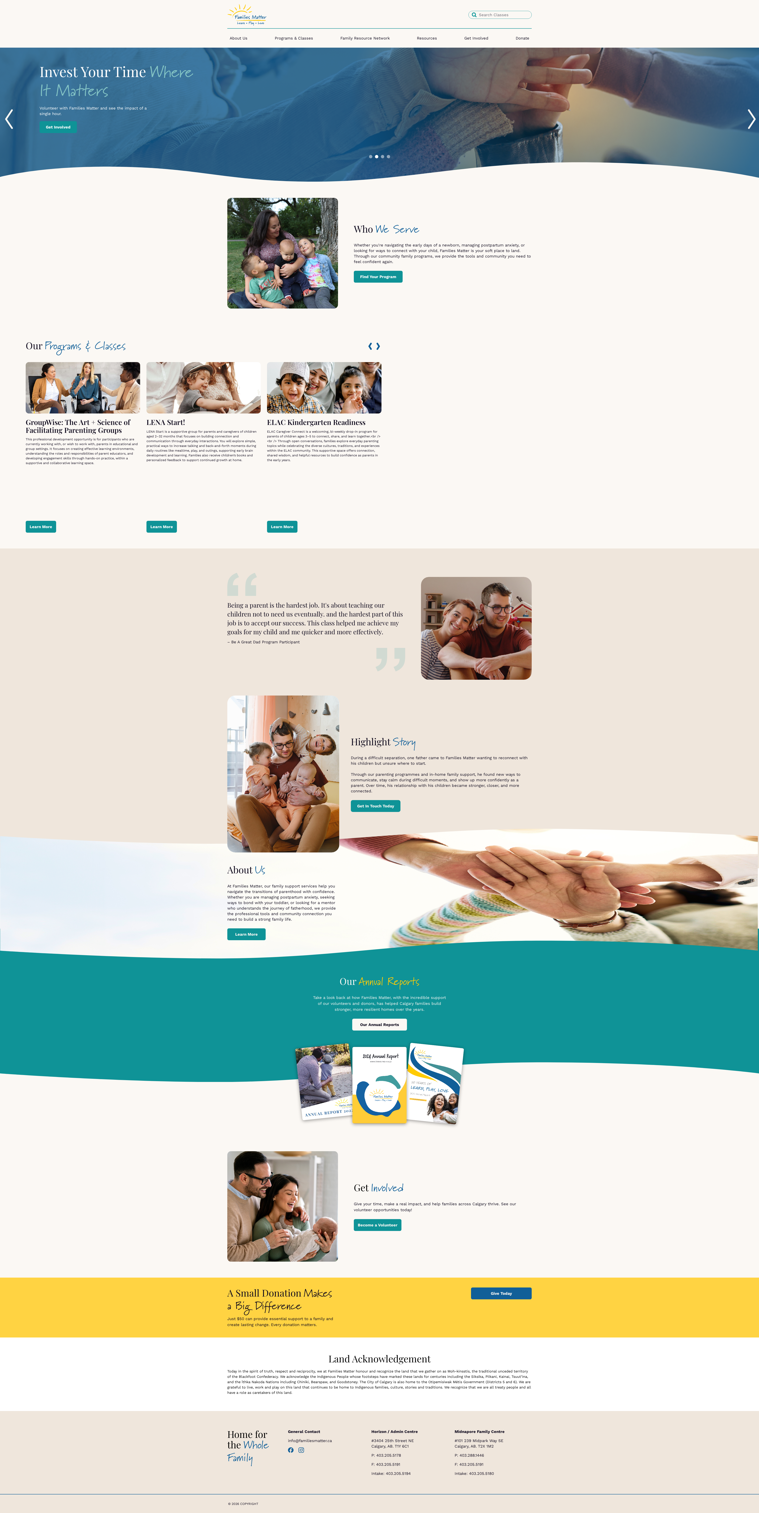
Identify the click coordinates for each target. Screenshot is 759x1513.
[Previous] (370, 346)
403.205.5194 (398, 1473)
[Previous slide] (5, 110)
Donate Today (59, 124)
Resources (427, 38)
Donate (522, 38)
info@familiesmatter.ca (310, 1440)
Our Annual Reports (379, 1024)
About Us (238, 38)
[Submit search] (474, 14)
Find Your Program (378, 276)
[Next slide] (748, 110)
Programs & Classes (294, 38)
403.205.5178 (388, 1455)
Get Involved (476, 38)
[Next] (378, 346)
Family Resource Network (365, 38)
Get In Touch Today (375, 806)
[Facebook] (291, 1450)
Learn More (41, 526)
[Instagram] (301, 1450)
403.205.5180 (481, 1473)
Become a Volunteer (377, 1225)
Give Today (501, 1293)
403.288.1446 (472, 1455)
